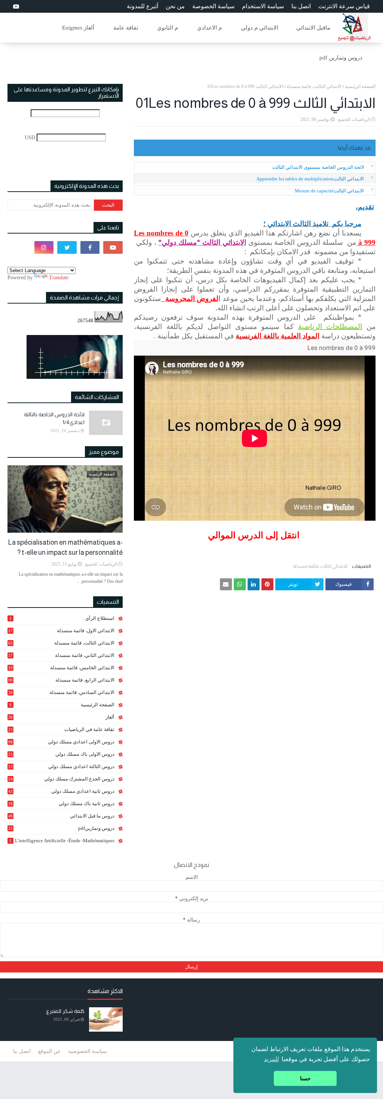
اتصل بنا (301, 6)
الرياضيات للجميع (354, 119)
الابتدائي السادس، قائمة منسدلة (61, 692)
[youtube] (15, 6)
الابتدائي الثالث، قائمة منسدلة (314, 86)
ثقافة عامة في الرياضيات (61, 729)
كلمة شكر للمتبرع (65, 1011)
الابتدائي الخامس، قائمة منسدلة (61, 668)
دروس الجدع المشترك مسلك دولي (61, 779)
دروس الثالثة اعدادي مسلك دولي (61, 767)
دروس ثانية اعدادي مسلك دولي (61, 791)
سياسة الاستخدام (263, 6)
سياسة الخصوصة (213, 6)
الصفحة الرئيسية (360, 86)
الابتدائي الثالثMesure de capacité (329, 191)
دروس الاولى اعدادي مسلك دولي (61, 742)
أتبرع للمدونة (142, 6)
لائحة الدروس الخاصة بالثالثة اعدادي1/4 (54, 418)
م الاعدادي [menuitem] (209, 28)
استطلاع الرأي (61, 618)
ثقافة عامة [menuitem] (125, 28)
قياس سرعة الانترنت (344, 6)
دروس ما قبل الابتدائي (61, 816)
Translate (58, 277)
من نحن (175, 6)
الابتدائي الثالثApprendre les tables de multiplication (310, 179)
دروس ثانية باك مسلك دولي (61, 804)
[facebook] (90, 247)
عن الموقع (49, 1051)
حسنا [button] (305, 1078)
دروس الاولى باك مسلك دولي (61, 754)
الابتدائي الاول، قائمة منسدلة (61, 630)
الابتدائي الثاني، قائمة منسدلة (61, 655)
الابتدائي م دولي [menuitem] (259, 28)
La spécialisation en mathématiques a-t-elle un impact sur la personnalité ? (65, 547)
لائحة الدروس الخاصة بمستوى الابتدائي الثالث (318, 167)
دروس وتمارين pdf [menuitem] (340, 58)
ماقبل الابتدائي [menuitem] (313, 28)
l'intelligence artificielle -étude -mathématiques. (61, 840)
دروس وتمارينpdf (61, 828)
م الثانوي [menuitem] (167, 28)
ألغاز (61, 717)
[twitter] (67, 247)
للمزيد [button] (271, 1059)
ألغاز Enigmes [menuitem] (78, 28)
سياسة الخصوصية (87, 1051)
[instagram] (44, 247)
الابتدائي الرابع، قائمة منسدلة (61, 680)
